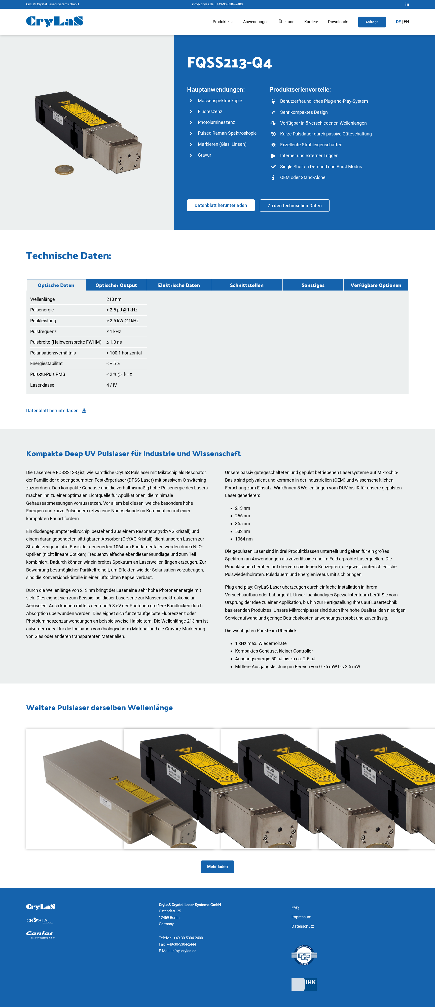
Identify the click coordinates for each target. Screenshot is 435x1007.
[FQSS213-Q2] (315, 733)
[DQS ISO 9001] (304, 947)
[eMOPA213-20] (119, 733)
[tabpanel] (217, 342)
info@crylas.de (202, 4)
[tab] (56, 285)
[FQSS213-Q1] (217, 733)
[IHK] (304, 980)
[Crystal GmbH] (40, 919)
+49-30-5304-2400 (230, 4)
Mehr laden (217, 866)
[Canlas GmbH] (40, 933)
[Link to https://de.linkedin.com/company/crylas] (407, 4)
